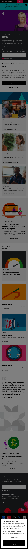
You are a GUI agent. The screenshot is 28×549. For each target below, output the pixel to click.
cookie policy (20, 533)
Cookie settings (14, 537)
